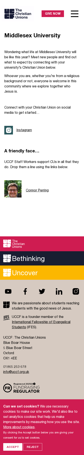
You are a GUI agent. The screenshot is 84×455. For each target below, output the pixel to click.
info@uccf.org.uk (16, 372)
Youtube (8, 291)
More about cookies (19, 427)
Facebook (25, 291)
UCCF (23, 13)
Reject (33, 447)
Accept (13, 447)
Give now (53, 13)
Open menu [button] (75, 14)
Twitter (42, 291)
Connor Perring (37, 190)
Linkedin (59, 291)
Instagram (24, 130)
